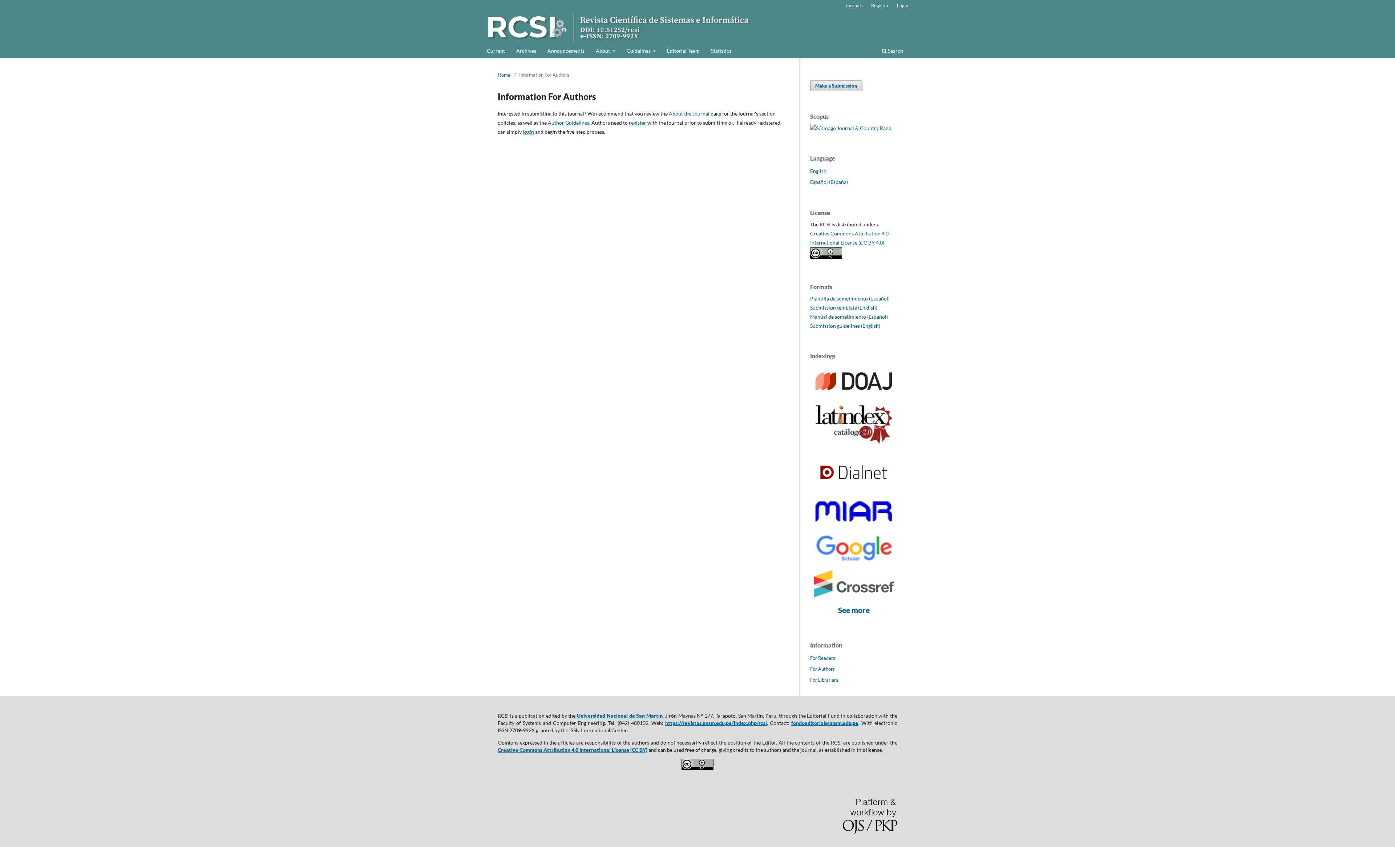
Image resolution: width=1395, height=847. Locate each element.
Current (496, 51)
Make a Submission (836, 86)
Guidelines (639, 51)
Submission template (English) (843, 307)
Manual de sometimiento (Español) (849, 317)
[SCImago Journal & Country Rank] (850, 128)
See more (854, 609)
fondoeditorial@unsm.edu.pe (824, 723)
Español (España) (829, 182)
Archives (526, 51)
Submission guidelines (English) (845, 326)
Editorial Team (683, 51)
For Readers (822, 658)
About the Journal (689, 113)
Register (880, 5)
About (603, 51)
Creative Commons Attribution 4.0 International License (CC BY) (572, 750)
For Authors (822, 669)
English (818, 171)
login (528, 132)
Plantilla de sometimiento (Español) (850, 298)
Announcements (566, 51)
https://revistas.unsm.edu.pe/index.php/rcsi (716, 723)
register (637, 123)
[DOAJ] (853, 393)
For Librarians (824, 680)
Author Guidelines (568, 123)
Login (902, 5)
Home (504, 75)
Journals (854, 5)
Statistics (721, 51)
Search (895, 51)
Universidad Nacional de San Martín (620, 716)
